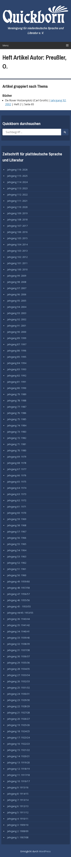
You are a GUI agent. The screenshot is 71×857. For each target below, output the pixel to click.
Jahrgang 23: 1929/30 (18, 700)
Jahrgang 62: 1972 (16, 500)
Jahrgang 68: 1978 (16, 462)
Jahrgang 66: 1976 (16, 475)
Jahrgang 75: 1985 (16, 419)
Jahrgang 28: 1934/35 (18, 668)
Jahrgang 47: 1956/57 (18, 594)
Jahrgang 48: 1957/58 (18, 587)
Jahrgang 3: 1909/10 (17, 824)
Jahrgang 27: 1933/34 (18, 675)
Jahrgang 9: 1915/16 (17, 787)
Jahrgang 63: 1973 (16, 494)
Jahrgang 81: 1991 (16, 381)
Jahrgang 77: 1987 (16, 406)
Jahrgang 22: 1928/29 (18, 706)
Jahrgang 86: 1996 (16, 350)
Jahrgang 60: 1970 (16, 512)
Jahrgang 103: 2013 (17, 250)
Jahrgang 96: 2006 (16, 294)
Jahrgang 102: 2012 (17, 257)
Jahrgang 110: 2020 (17, 207)
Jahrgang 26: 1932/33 (18, 681)
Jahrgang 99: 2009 (16, 275)
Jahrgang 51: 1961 (16, 569)
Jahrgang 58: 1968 (16, 525)
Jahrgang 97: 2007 (16, 288)
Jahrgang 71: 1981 (16, 444)
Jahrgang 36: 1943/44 (18, 618)
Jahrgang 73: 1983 (16, 431)
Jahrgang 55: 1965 (16, 544)
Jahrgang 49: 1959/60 (18, 581)
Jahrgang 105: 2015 (17, 238)
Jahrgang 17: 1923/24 (18, 737)
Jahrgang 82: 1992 (16, 375)
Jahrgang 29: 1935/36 (18, 662)
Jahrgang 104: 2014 (17, 244)
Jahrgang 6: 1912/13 (17, 806)
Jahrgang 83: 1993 (16, 369)
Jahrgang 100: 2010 (17, 269)
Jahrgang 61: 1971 (16, 506)
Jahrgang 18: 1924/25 (18, 731)
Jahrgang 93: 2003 (16, 313)
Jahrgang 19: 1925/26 (18, 725)
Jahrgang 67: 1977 (16, 469)
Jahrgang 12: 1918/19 (18, 768)
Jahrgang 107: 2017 (17, 225)
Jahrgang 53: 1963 (16, 556)
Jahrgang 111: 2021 (17, 200)
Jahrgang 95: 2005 (16, 300)
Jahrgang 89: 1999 (16, 338)
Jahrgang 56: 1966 (16, 537)
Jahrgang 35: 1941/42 (18, 625)
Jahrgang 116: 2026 (17, 169)
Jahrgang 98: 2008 (16, 281)
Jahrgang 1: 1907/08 (17, 837)
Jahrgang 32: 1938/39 (18, 643)
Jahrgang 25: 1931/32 (18, 687)
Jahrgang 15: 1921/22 (18, 750)
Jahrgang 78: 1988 (16, 400)
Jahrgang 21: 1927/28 (18, 712)
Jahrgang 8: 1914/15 (17, 793)
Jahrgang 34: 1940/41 (18, 631)
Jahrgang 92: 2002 (16, 319)
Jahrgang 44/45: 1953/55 (20, 612)
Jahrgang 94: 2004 (16, 306)
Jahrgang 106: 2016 (17, 232)
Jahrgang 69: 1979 (16, 456)
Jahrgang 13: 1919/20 (18, 762)
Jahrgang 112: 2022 (17, 194)
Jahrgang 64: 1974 (16, 487)
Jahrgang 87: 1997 (16, 344)
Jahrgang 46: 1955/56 (18, 600)
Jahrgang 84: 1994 (16, 363)
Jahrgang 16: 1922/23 (18, 743)
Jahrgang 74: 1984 (16, 425)
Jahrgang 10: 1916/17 (18, 781)
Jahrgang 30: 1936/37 (18, 656)
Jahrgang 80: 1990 (16, 388)
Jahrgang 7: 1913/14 (17, 799)
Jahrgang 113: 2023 (17, 188)
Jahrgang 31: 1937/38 (18, 650)
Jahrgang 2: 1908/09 (17, 831)
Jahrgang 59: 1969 (16, 519)
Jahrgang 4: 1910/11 (17, 818)
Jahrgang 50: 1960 (16, 575)
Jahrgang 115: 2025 (17, 175)
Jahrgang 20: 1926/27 (18, 718)
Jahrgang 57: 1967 (16, 531)
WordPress (45, 851)
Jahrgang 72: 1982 (16, 438)
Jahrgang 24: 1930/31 (18, 693)
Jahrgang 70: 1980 (16, 450)
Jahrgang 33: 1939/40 (18, 637)
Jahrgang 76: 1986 (16, 413)
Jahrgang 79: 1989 (16, 394)
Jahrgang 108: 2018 (17, 219)
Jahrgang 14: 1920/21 (18, 756)
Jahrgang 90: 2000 (16, 331)
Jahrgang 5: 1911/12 (17, 812)
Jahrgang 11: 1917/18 (18, 775)
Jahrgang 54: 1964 (16, 550)
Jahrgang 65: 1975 (16, 481)
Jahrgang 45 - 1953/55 (19, 606)
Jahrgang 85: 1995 (16, 356)
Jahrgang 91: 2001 (16, 325)
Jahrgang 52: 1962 (16, 562)
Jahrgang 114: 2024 (17, 182)
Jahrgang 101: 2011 (17, 263)
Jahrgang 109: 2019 (17, 213)
